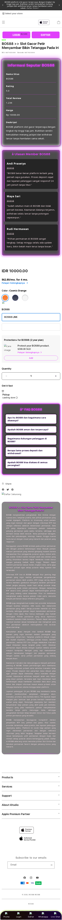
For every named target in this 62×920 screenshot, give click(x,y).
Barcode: (20, 52)
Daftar (31, 917)
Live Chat (55, 917)
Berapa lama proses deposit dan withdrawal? (25, 452)
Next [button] (59, 5)
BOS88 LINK (10, 317)
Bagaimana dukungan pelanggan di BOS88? (27, 440)
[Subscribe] (51, 865)
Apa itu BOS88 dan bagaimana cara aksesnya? (26, 419)
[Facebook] (4, 490)
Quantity (6, 368)
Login (18, 917)
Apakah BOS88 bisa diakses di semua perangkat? (27, 464)
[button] (7, 484)
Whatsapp (43, 917)
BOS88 (31, 894)
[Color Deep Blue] (15, 298)
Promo (6, 917)
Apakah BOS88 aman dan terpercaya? (27, 429)
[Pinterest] (13, 490)
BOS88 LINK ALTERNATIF (17, 327)
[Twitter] (8, 490)
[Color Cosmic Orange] (5, 297)
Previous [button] (2, 5)
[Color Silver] (25, 298)
